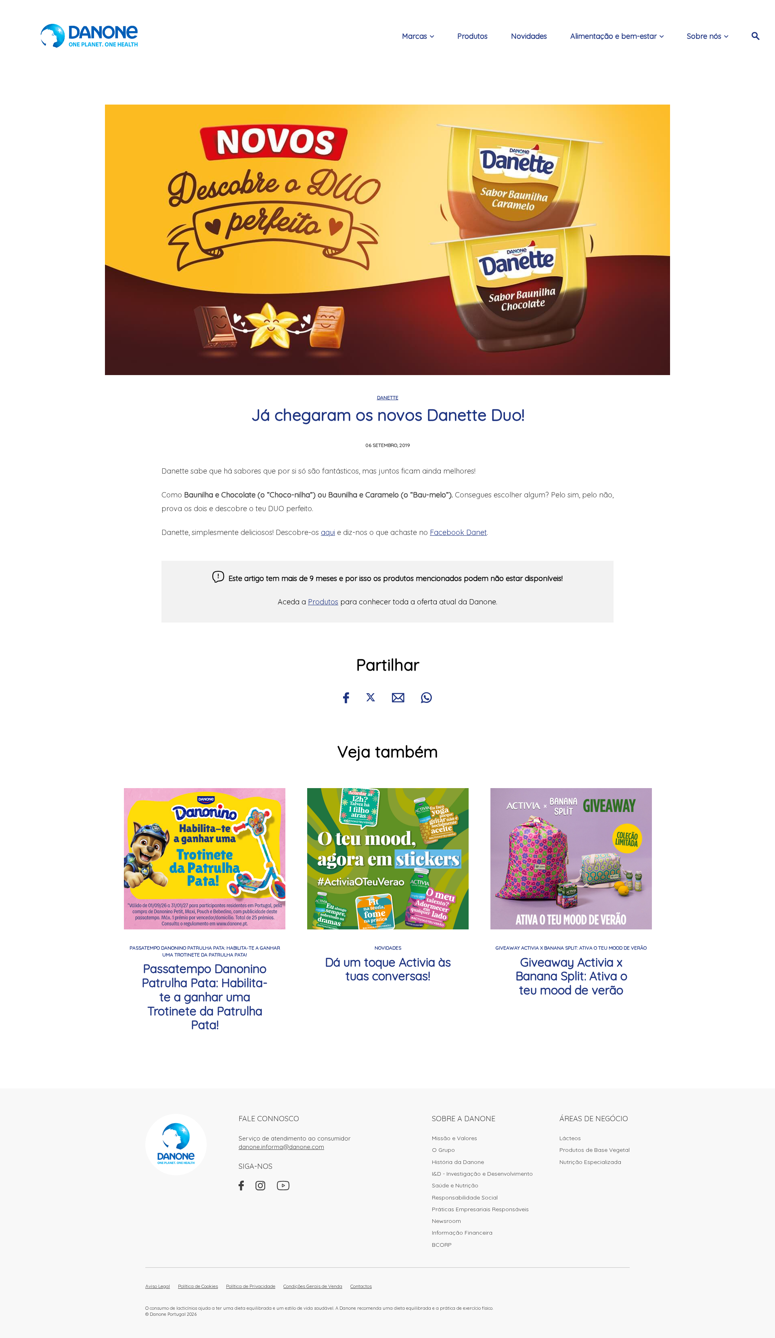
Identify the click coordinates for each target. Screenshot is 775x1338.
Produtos (472, 36)
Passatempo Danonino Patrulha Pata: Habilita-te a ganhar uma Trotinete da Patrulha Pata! (205, 996)
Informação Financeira (462, 1232)
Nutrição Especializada (590, 1162)
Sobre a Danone (463, 1118)
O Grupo (443, 1149)
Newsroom (446, 1221)
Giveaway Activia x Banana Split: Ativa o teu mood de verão (571, 976)
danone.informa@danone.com (281, 1147)
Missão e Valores (454, 1138)
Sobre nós (704, 36)
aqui (328, 532)
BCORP (442, 1244)
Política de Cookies (198, 1286)
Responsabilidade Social (465, 1197)
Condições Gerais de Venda (312, 1286)
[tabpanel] (204, 910)
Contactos (361, 1286)
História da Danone (458, 1162)
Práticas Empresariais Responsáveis (480, 1209)
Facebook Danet (458, 532)
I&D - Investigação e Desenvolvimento (482, 1173)
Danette (387, 397)
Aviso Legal (157, 1286)
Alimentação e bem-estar (613, 36)
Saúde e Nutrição (455, 1185)
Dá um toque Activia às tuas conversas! (388, 969)
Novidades (529, 36)
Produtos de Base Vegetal (594, 1149)
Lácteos (570, 1138)
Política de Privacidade (250, 1286)
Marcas (414, 36)
